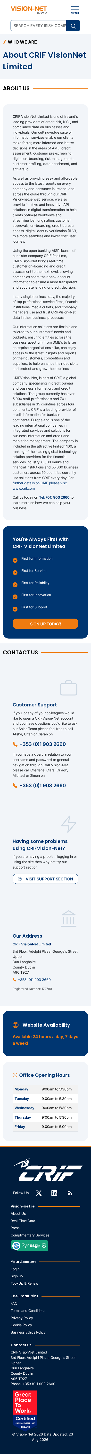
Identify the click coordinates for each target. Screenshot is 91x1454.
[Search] (73, 25)
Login (15, 1269)
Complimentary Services (30, 1235)
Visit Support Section (49, 879)
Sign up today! (45, 624)
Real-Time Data (23, 1221)
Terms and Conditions (28, 1310)
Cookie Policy (21, 1325)
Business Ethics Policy (28, 1332)
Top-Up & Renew (24, 1283)
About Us (18, 1213)
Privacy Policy (22, 1318)
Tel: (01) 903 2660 (54, 497)
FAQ (14, 1303)
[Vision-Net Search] (29, 10)
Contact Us (21, 1345)
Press (15, 1228)
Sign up (17, 1276)
